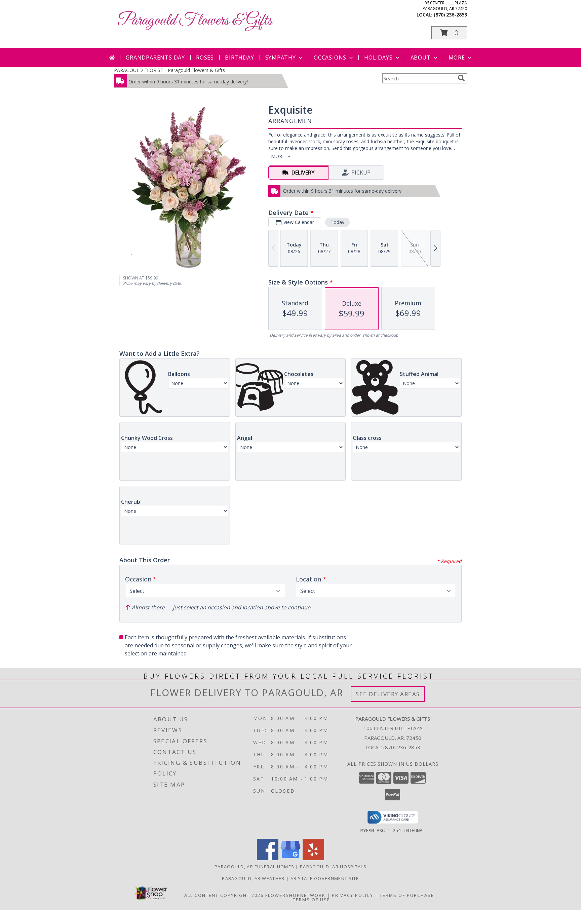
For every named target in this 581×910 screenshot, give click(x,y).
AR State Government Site (324, 878)
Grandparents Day (155, 57)
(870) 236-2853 (450, 14)
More (457, 57)
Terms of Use (311, 900)
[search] (461, 78)
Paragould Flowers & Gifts (194, 20)
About (421, 57)
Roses (205, 57)
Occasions (330, 57)
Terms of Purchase (407, 895)
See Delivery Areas (388, 694)
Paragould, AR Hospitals (333, 867)
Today (337, 222)
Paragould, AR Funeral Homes (254, 867)
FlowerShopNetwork (295, 895)
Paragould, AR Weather (253, 878)
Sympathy (280, 57)
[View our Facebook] (267, 858)
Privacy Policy (352, 895)
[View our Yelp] (313, 858)
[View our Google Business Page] (290, 858)
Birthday (239, 57)
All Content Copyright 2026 (224, 895)
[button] (449, 32)
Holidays (378, 57)
